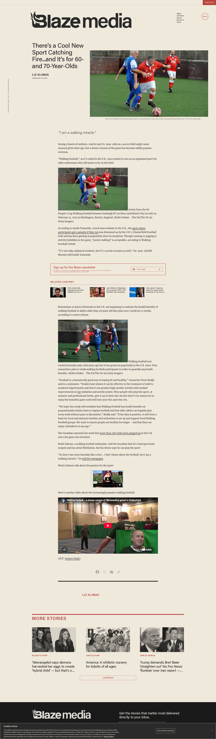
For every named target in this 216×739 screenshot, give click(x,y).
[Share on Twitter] (104, 572)
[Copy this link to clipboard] (118, 572)
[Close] (212, 730)
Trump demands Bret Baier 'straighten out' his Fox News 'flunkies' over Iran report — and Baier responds (161, 667)
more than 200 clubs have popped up (120, 433)
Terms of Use (85, 270)
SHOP (179, 22)
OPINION (180, 16)
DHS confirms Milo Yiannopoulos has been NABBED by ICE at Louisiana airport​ (76, 290)
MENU (205, 16)
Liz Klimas (40, 75)
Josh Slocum (92, 656)
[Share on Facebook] (97, 572)
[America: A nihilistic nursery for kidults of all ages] (108, 639)
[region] (108, 731)
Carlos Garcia (147, 656)
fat (79, 391)
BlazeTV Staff (39, 656)
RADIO (179, 18)
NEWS (179, 13)
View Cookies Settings (165, 730)
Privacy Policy (75, 270)
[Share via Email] (111, 572)
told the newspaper (92, 458)
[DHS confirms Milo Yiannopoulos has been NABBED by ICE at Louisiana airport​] (58, 292)
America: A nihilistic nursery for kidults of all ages (106, 665)
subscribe (209, 2)
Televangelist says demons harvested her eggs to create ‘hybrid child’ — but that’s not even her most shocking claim (53, 667)
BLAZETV (180, 20)
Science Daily (72, 558)
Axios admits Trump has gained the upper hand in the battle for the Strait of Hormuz (155, 290)
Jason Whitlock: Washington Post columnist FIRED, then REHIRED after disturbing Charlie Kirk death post (116, 290)
